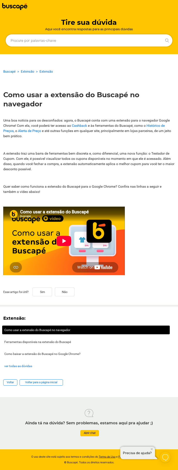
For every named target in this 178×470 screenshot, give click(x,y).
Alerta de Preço (29, 131)
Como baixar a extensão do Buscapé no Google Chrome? (42, 354)
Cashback (79, 126)
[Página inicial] (14, 9)
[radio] (42, 292)
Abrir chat (90, 433)
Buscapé (9, 72)
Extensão (27, 72)
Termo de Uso (107, 456)
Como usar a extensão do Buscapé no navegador (37, 330)
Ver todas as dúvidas (18, 366)
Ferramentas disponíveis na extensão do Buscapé (37, 342)
